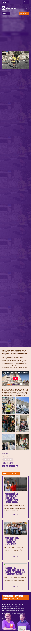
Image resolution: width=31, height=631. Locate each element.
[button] (3, 466)
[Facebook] (6, 2)
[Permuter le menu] (26, 8)
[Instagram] (3, 2)
